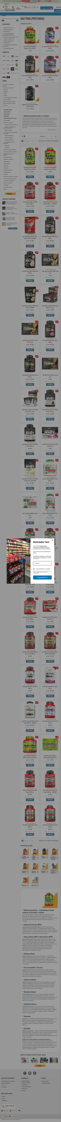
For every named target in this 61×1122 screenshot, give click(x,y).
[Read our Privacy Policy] (51, 571)
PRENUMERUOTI (42, 577)
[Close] (52, 540)
